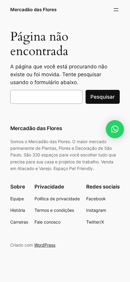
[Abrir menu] (116, 9)
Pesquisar (102, 97)
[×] (115, 129)
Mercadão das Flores (33, 9)
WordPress (44, 245)
